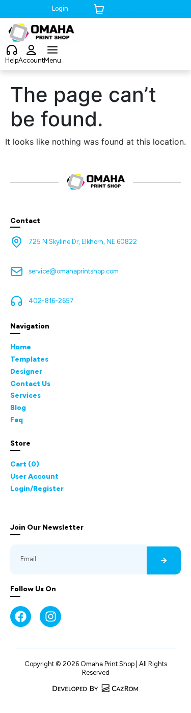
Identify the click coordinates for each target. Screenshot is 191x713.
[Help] (12, 50)
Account (31, 60)
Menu (52, 60)
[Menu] (52, 50)
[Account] (31, 50)
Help (11, 60)
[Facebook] (20, 616)
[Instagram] (50, 616)
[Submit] (164, 560)
